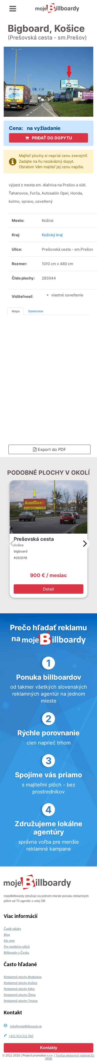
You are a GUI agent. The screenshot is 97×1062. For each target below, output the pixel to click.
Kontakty (48, 1048)
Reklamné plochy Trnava (21, 1001)
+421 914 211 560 (21, 1036)
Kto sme (9, 941)
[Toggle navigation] (13, 9)
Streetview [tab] (35, 311)
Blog (7, 935)
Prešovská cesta (34, 539)
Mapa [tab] (16, 311)
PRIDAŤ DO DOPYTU (51, 137)
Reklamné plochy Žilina (20, 995)
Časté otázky (12, 929)
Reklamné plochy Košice (20, 983)
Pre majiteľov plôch (17, 946)
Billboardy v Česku (16, 952)
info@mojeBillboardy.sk (26, 1026)
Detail (48, 589)
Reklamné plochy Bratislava (23, 977)
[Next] (84, 543)
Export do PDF (51, 449)
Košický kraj (52, 235)
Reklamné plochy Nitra (19, 989)
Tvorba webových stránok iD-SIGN (70, 1057)
